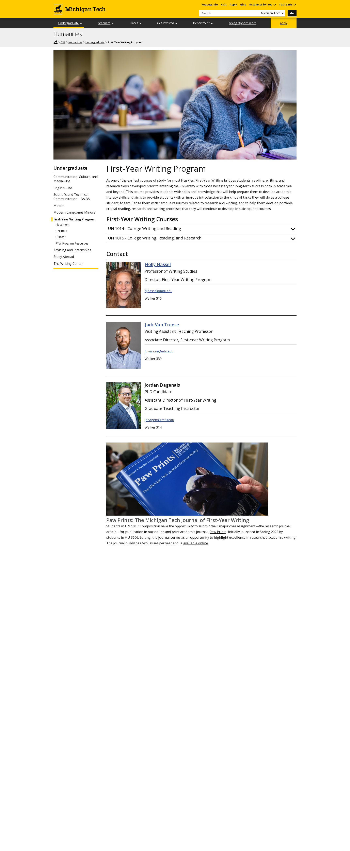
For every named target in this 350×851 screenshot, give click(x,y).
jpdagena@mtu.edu (159, 420)
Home (55, 42)
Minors (58, 206)
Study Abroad (63, 257)
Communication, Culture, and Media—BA (75, 179)
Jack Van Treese (162, 325)
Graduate (104, 23)
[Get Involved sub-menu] (176, 23)
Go (292, 13)
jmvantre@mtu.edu (159, 351)
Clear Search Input (256, 13)
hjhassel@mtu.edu (158, 291)
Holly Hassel (158, 264)
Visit (223, 4)
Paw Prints (218, 531)
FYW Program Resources (71, 243)
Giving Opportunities (242, 23)
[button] (201, 228)
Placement (62, 225)
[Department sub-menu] (212, 23)
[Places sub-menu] (140, 23)
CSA (63, 42)
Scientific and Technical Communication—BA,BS (71, 197)
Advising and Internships (72, 250)
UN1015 (60, 237)
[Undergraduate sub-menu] (81, 23)
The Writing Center (68, 264)
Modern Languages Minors (74, 212)
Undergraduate (68, 23)
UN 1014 (61, 231)
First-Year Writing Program (74, 219)
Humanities (67, 34)
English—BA (62, 188)
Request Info (210, 4)
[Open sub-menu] (274, 4)
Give (243, 4)
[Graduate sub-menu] (112, 23)
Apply (233, 4)
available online (195, 543)
